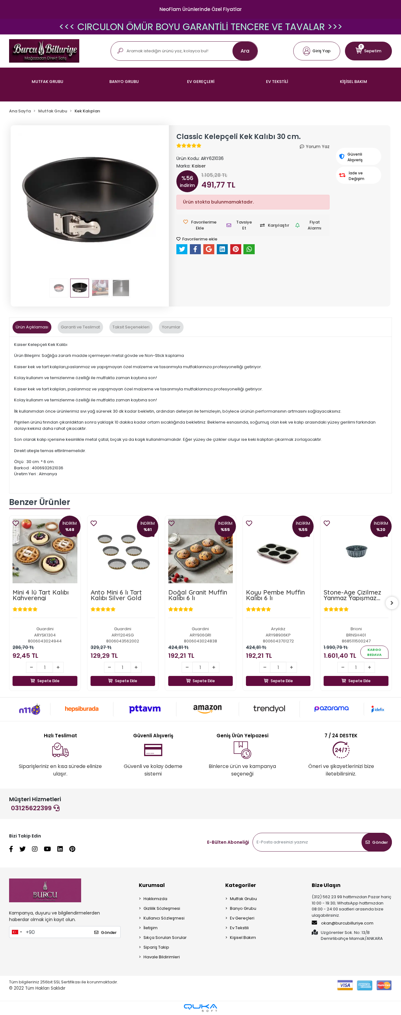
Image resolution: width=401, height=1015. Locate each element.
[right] (392, 603)
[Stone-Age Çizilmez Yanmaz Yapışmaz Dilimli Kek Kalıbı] (296, 551)
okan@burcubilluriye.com (346, 923)
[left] (9, 603)
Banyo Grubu (243, 908)
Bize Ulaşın (326, 885)
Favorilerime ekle (199, 239)
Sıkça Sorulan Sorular (165, 937)
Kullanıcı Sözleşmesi (164, 918)
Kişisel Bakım (243, 937)
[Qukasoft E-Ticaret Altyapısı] (200, 1008)
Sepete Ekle (67, 674)
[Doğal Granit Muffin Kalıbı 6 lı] (141, 551)
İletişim (150, 928)
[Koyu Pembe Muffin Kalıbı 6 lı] (218, 551)
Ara (245, 50)
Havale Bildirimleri (161, 957)
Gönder (380, 842)
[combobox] (16, 932)
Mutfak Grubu (243, 899)
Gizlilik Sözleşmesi (161, 908)
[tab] (32, 327)
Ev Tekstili (239, 928)
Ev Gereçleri (242, 918)
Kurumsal (152, 885)
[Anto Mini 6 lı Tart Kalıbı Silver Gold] (63, 551)
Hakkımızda (155, 899)
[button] (316, 51)
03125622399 (32, 808)
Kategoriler (240, 885)
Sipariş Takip (156, 947)
